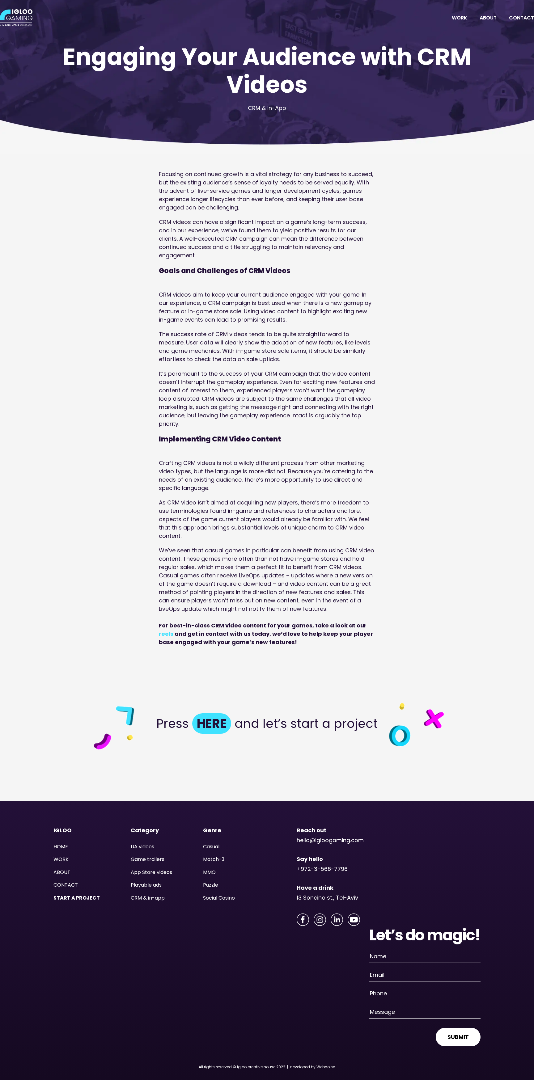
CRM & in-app (148, 897)
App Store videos (151, 872)
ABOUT (488, 17)
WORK (459, 17)
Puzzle (210, 884)
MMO (209, 872)
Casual (211, 846)
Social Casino (219, 897)
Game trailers (147, 859)
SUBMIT (458, 1037)
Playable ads (146, 884)
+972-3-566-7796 (322, 869)
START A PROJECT (76, 897)
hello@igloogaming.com (330, 840)
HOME (60, 846)
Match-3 (213, 859)
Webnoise (325, 1066)
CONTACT (521, 17)
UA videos (142, 846)
